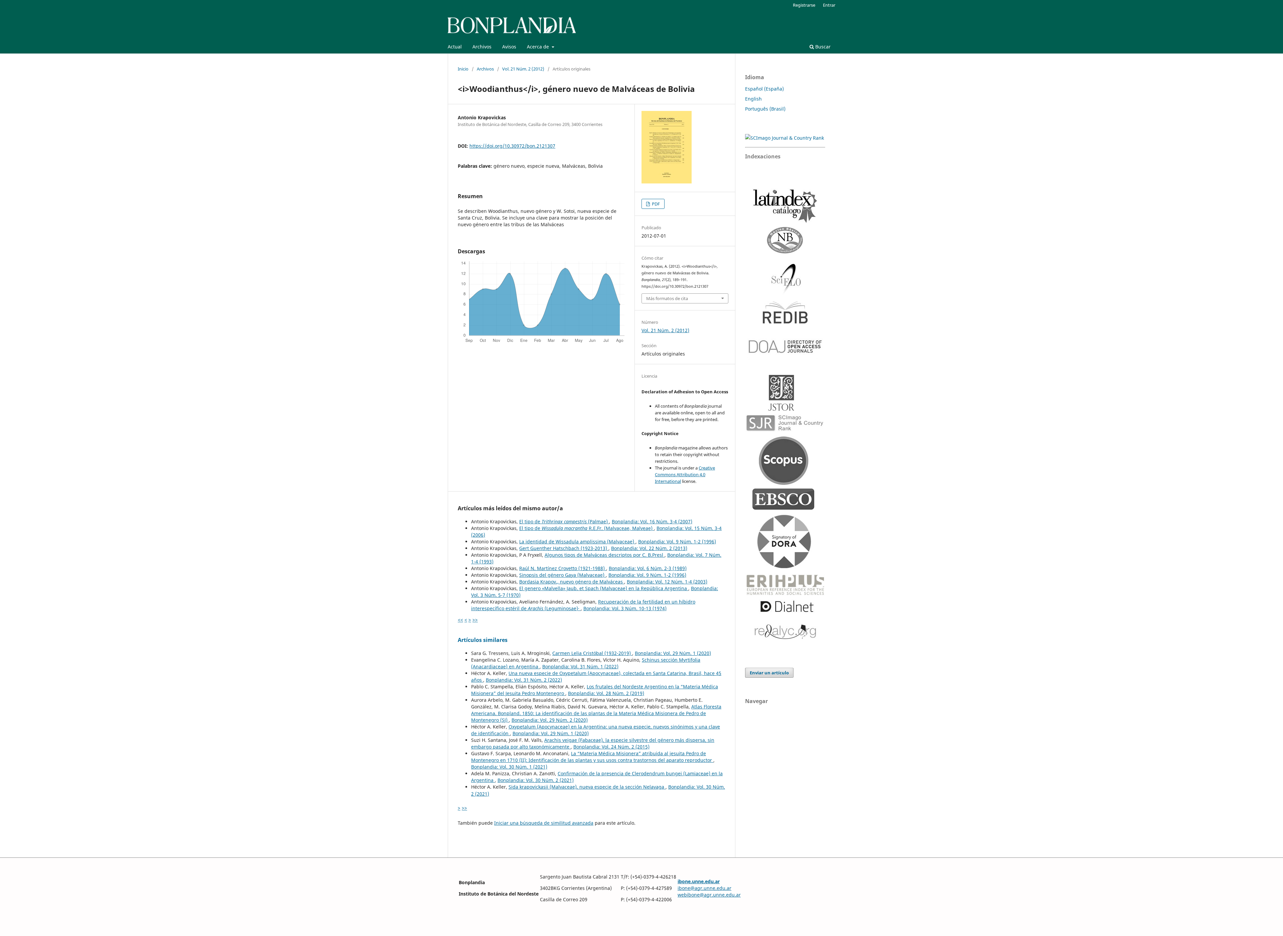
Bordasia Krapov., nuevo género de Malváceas (571, 581)
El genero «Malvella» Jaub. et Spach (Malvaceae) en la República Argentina (603, 588)
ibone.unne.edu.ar (699, 881)
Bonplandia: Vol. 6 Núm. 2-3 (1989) (648, 568)
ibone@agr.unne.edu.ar (704, 888)
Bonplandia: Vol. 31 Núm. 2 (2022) (524, 680)
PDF (655, 204)
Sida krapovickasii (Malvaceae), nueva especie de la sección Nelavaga (587, 787)
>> (475, 620)
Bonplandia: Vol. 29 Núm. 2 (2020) (550, 720)
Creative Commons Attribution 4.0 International (685, 474)
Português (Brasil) (765, 109)
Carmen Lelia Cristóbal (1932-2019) (592, 653)
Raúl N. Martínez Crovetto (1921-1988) (562, 568)
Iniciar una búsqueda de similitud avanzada (543, 823)
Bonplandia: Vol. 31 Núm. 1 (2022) (580, 666)
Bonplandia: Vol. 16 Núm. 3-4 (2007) (652, 521)
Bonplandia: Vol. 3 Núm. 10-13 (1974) (625, 608)
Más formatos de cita (667, 298)
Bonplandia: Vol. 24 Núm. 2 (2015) (611, 747)
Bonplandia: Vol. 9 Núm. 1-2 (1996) (677, 541)
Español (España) (764, 89)
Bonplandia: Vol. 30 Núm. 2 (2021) (535, 780)
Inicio (463, 69)
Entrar (829, 5)
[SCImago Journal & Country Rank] (784, 138)
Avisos (509, 46)
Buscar (822, 46)
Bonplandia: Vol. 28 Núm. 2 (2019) (606, 693)
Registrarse (804, 5)
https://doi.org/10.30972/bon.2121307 (512, 146)
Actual (455, 46)
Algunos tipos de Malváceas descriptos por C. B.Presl (605, 555)
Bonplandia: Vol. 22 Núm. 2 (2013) (649, 548)
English (753, 99)
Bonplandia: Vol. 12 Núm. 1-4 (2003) (667, 581)
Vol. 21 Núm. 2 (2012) (523, 69)
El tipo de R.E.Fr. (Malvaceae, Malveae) (586, 528)
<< (460, 620)
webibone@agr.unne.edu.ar (709, 895)
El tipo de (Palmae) (564, 521)
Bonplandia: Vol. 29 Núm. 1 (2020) (673, 653)
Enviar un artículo (769, 673)
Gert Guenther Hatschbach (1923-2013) (563, 548)
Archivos (481, 46)
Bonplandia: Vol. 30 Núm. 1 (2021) (509, 767)
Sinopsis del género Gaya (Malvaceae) (562, 575)
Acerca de (538, 46)
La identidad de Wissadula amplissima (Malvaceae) (577, 541)
